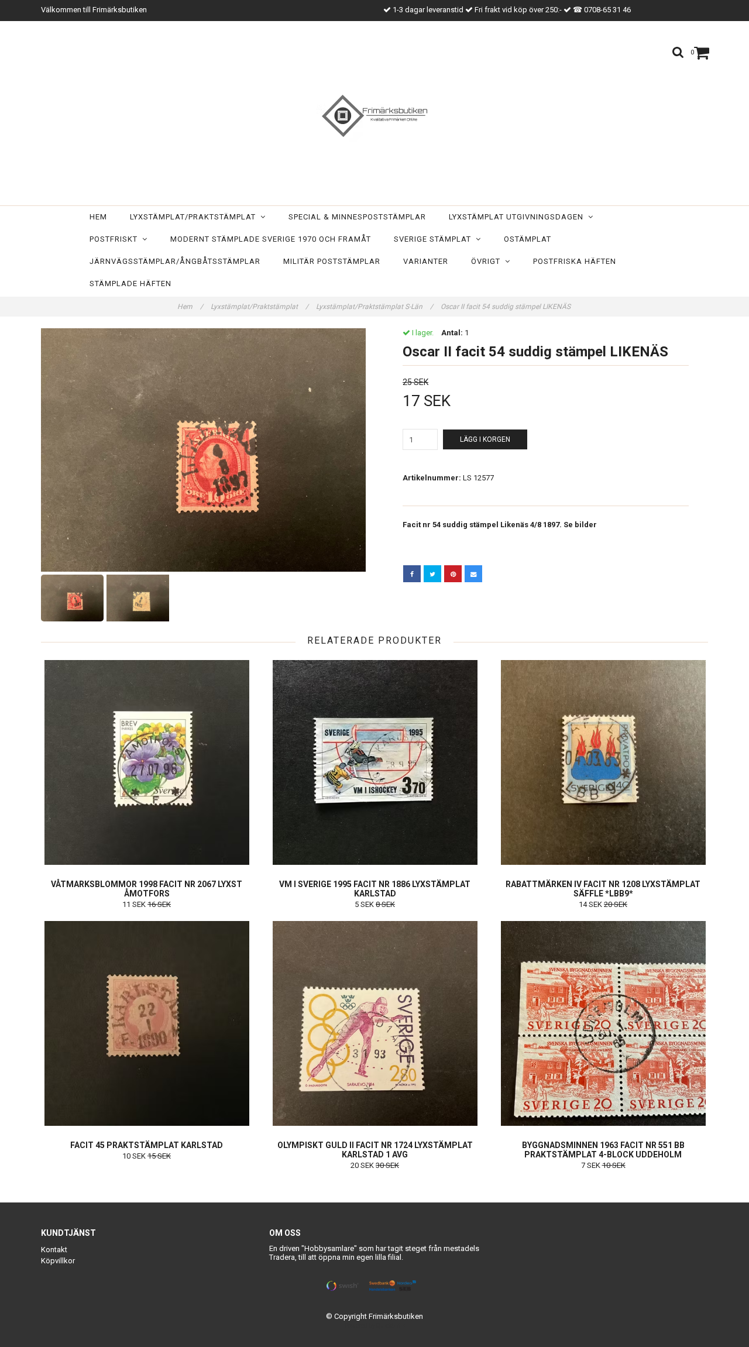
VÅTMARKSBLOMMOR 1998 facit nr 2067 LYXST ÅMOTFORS (146, 888)
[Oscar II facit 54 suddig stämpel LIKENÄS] (203, 450)
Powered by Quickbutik (375, 1325)
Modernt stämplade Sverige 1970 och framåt (270, 239)
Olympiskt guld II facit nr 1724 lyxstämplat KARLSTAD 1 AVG (375, 1149)
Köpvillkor (58, 1260)
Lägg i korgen (485, 439)
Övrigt (488, 261)
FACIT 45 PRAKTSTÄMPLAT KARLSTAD (146, 1145)
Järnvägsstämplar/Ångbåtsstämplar (175, 261)
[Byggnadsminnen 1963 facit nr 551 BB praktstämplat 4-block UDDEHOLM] (603, 1023)
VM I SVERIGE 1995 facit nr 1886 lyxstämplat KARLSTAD (374, 888)
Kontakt (54, 1249)
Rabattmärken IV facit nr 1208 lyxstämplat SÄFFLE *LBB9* (603, 888)
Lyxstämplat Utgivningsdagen (518, 216)
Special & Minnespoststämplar (357, 216)
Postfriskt (116, 239)
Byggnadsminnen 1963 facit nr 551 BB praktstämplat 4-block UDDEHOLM (603, 1149)
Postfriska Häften (574, 261)
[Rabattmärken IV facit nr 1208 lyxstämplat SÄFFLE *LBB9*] (603, 762)
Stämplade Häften (130, 283)
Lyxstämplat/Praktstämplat (195, 216)
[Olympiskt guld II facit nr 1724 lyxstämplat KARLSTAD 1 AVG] (374, 1023)
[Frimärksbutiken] (374, 115)
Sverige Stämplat (435, 239)
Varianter (425, 261)
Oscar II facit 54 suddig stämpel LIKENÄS (506, 307)
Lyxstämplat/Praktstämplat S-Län (374, 307)
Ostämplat (527, 239)
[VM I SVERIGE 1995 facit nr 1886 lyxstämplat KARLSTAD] (374, 762)
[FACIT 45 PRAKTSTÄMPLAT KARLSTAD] (146, 1023)
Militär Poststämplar (331, 261)
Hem (98, 216)
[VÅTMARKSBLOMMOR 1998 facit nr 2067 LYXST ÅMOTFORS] (146, 762)
